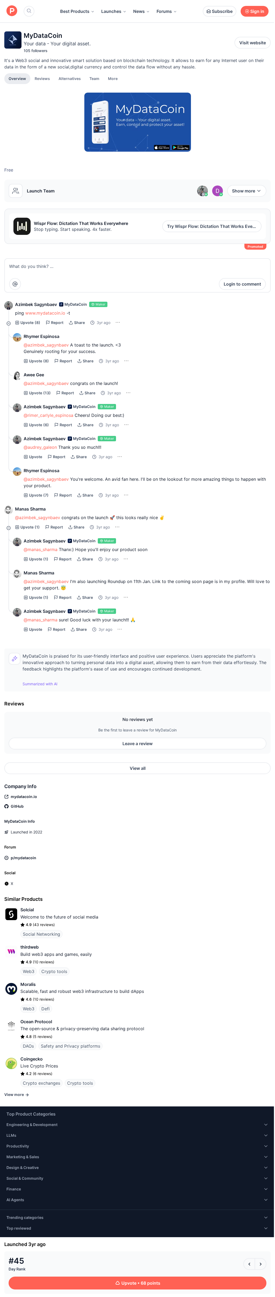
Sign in (257, 11)
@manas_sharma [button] (40, 549)
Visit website (252, 42)
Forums (164, 11)
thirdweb (29, 947)
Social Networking (41, 934)
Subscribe (222, 11)
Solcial (27, 909)
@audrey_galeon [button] (40, 447)
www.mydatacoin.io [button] (45, 313)
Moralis (28, 984)
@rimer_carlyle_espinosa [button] (48, 415)
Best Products (74, 11)
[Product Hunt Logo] (11, 11)
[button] (113, 78)
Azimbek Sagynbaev (36, 304)
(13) (40, 393)
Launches (111, 11)
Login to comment (242, 284)
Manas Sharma (30, 509)
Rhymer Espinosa (41, 336)
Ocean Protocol (36, 1021)
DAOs (28, 1046)
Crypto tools (54, 971)
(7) (39, 495)
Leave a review (137, 743)
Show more (243, 191)
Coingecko (31, 1059)
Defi (45, 1008)
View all (138, 768)
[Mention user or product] (15, 284)
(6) (39, 424)
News (139, 11)
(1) (30, 527)
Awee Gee (34, 374)
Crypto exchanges (41, 1083)
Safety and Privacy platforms (70, 1046)
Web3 (28, 971)
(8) (30, 322)
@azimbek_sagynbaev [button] (46, 345)
